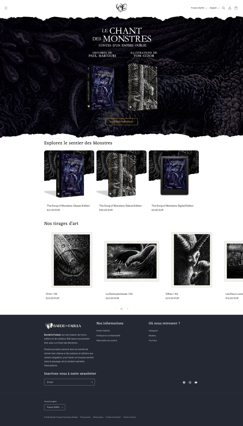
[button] (6, 8)
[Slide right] (128, 309)
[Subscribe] (91, 382)
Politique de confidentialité (108, 335)
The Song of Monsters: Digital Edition (173, 205)
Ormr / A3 (51, 293)
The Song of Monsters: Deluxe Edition (120, 205)
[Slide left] (115, 309)
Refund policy (98, 417)
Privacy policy (85, 417)
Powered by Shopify (70, 417)
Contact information (113, 417)
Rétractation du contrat (106, 340)
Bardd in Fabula (56, 417)
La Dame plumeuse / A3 (119, 293)
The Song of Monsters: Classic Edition (68, 205)
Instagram (153, 330)
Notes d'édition (103, 330)
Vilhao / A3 (172, 293)
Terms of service (129, 417)
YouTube (153, 340)
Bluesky (152, 335)
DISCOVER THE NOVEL (121, 121)
